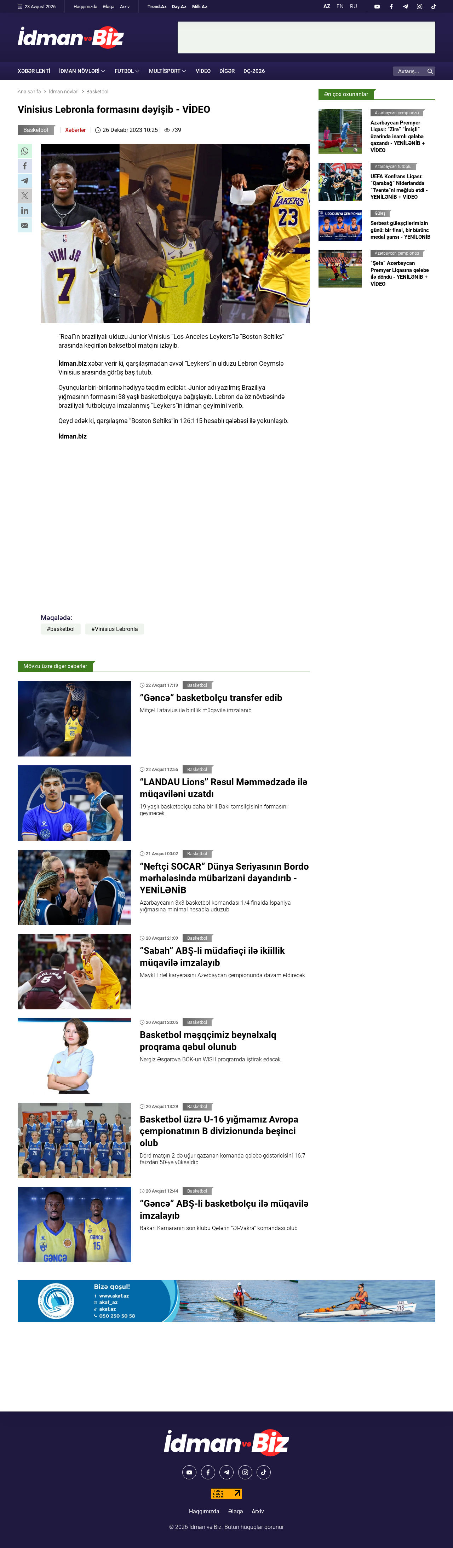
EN (340, 6)
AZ (326, 6)
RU (353, 6)
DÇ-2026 (254, 71)
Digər (227, 71)
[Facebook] (391, 6)
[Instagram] (419, 6)
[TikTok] (433, 6)
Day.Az (179, 6)
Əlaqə (108, 6)
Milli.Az (199, 6)
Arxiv (125, 6)
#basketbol (61, 629)
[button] (24, 151)
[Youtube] (377, 6)
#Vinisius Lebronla (114, 629)
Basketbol (35, 130)
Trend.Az (157, 6)
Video (203, 71)
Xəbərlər (75, 130)
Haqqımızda (85, 6)
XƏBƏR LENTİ (34, 71)
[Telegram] (405, 6)
